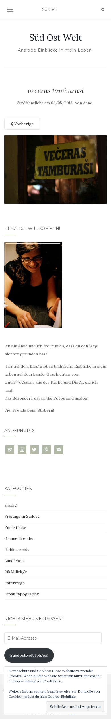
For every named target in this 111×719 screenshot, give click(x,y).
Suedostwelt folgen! (29, 655)
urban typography (21, 594)
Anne (87, 103)
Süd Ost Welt (55, 37)
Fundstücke (15, 527)
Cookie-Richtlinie (62, 696)
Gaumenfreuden (19, 538)
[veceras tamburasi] (55, 169)
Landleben (14, 560)
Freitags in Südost (21, 516)
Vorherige (23, 123)
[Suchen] (103, 9)
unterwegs (14, 582)
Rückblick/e (15, 571)
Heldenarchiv (16, 549)
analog (10, 505)
